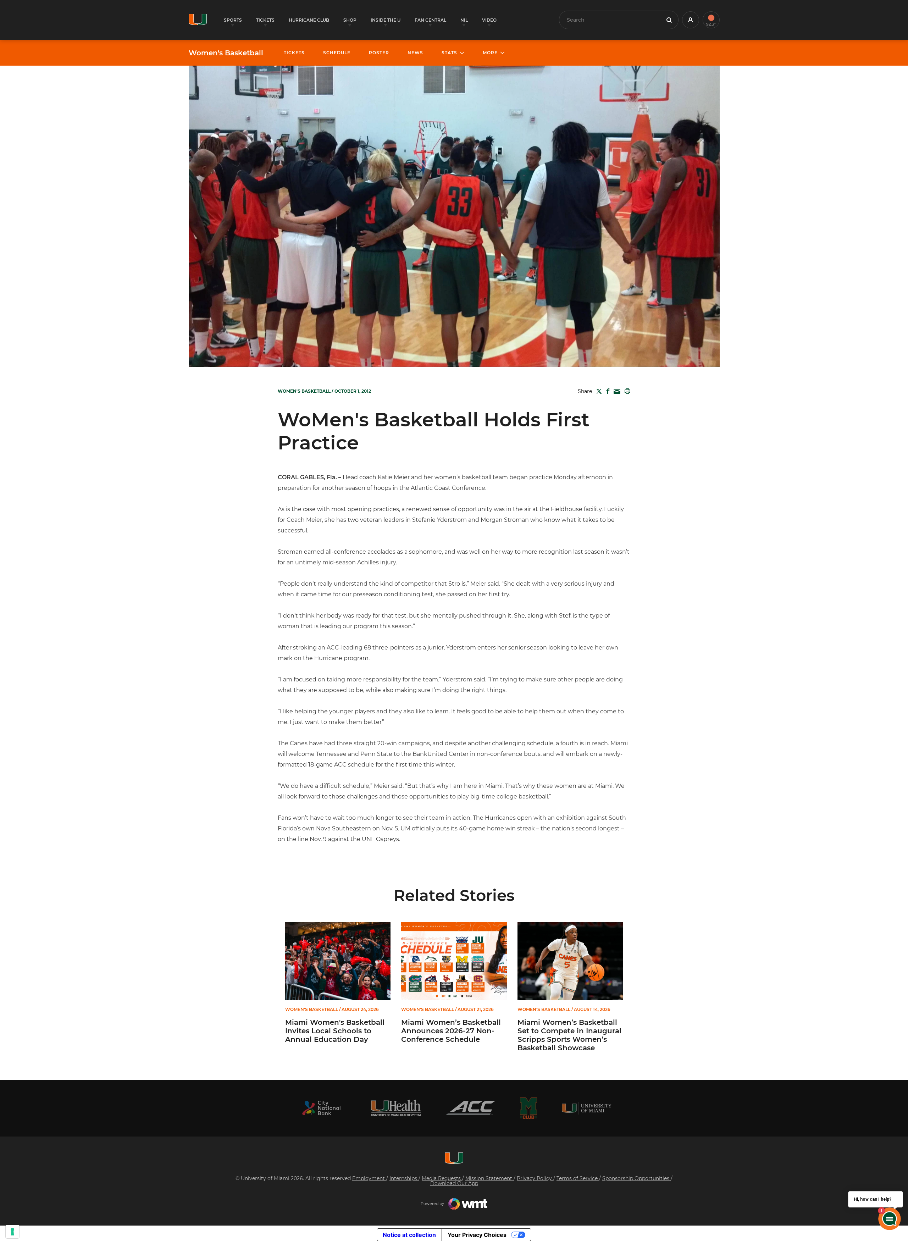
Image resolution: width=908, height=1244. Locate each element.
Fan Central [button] (430, 20)
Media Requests (442, 1178)
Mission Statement (489, 1178)
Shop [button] (349, 20)
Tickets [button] (265, 20)
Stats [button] (449, 52)
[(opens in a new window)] (321, 1108)
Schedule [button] (336, 52)
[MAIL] (615, 391)
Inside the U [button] (385, 20)
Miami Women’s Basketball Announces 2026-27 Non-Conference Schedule (451, 1031)
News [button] (415, 52)
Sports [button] (233, 20)
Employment (369, 1178)
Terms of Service (578, 1178)
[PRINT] (626, 391)
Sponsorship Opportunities (636, 1178)
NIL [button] (464, 20)
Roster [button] (379, 52)
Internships (404, 1178)
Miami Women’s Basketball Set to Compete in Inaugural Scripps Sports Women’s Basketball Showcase (569, 1035)
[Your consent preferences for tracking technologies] (12, 1231)
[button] (690, 19)
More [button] (490, 52)
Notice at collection (409, 1234)
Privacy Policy (535, 1178)
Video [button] (489, 20)
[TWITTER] (597, 391)
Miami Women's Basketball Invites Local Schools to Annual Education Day (334, 1031)
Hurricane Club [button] (309, 20)
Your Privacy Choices (477, 1234)
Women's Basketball (226, 52)
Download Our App (454, 1183)
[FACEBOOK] (606, 391)
